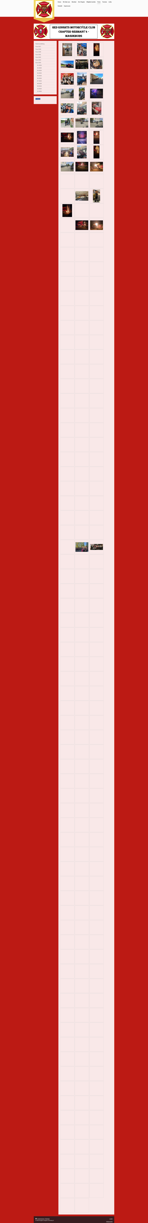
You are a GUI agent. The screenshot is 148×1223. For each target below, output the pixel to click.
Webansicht (109, 1221)
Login (111, 1219)
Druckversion (41, 1219)
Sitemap (47, 1219)
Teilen (38, 99)
